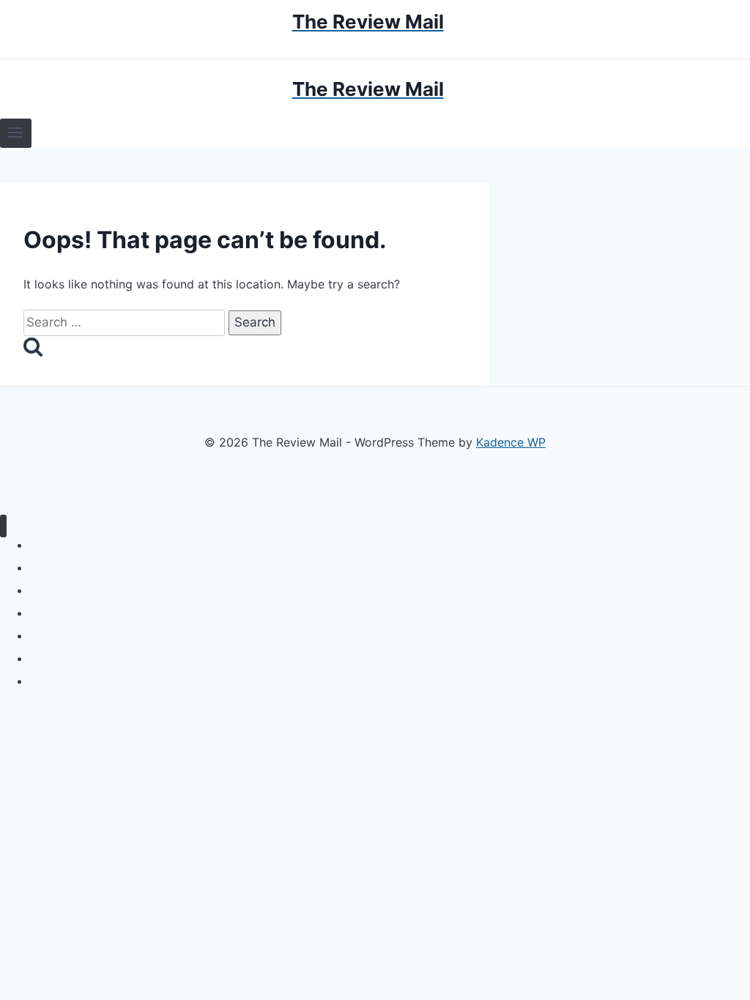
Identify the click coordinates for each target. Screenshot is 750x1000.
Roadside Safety (68, 590)
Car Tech (51, 636)
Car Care (50, 613)
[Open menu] (15, 133)
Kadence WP (511, 442)
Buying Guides (63, 545)
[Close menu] (3, 526)
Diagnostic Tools (68, 567)
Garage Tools (60, 658)
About (43, 681)
